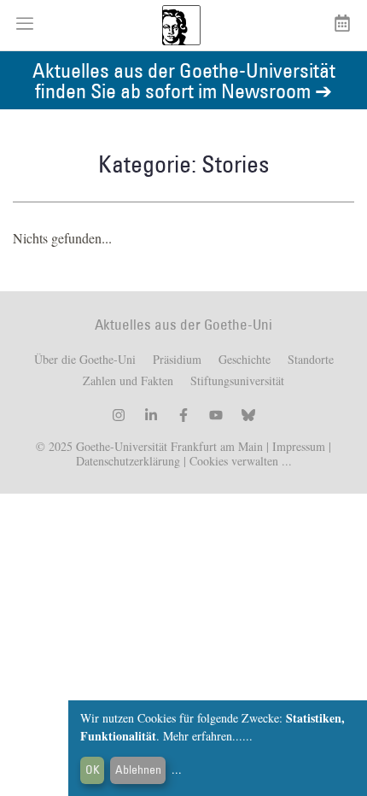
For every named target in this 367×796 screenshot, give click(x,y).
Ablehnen (138, 769)
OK (92, 769)
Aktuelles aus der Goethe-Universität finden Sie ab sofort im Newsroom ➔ (183, 79)
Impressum (297, 446)
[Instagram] (118, 415)
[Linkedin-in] (151, 415)
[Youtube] (216, 415)
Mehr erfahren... (202, 736)
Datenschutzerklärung (128, 461)
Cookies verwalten (235, 461)
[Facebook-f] (183, 415)
